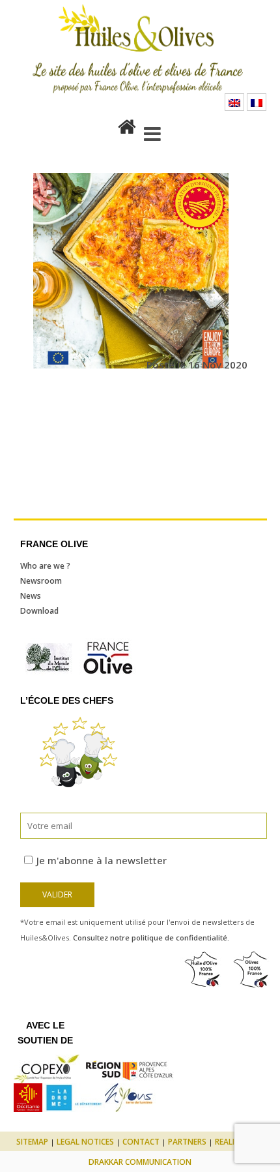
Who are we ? (45, 565)
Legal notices (85, 1141)
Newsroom (41, 580)
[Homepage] (127, 124)
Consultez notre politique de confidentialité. (151, 937)
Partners (187, 1141)
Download (39, 610)
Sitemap (32, 1141)
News (30, 595)
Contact (141, 1141)
